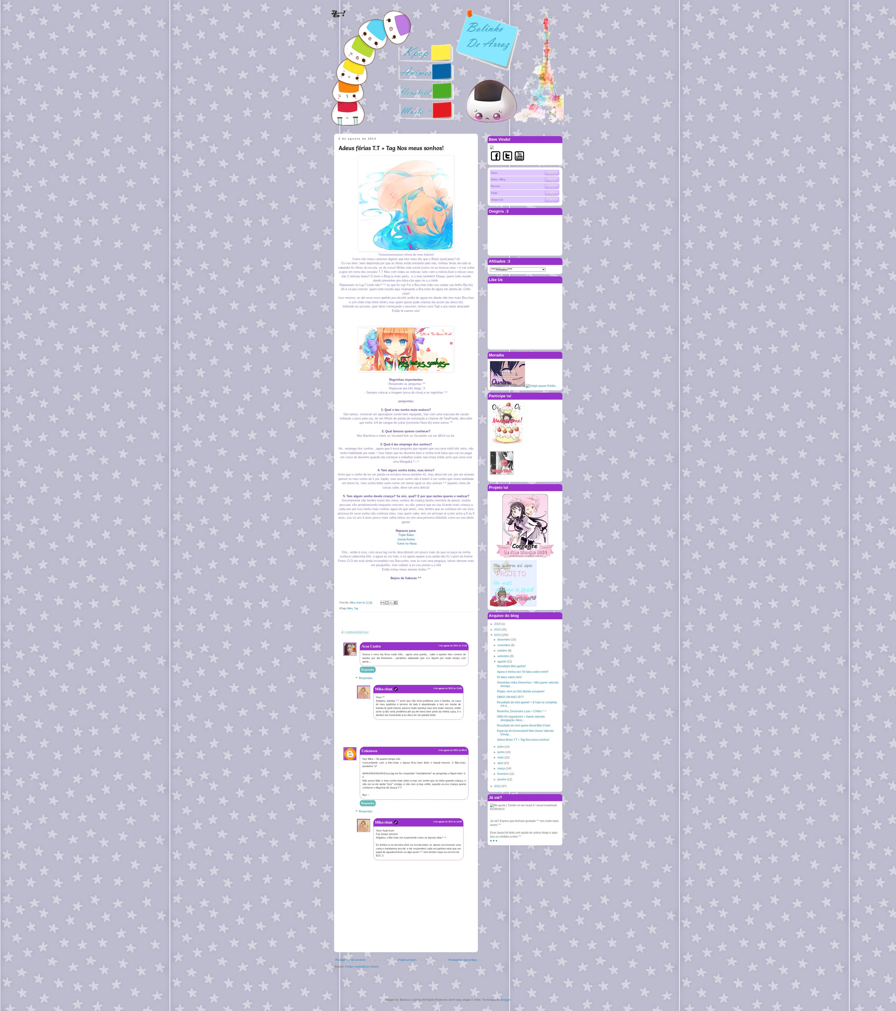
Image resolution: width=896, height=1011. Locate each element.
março (501, 768)
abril (500, 763)
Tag (356, 608)
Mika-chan (383, 689)
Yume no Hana (406, 543)
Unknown (369, 751)
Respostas (365, 678)
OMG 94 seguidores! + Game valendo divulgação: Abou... (521, 718)
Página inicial (407, 960)
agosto (501, 661)
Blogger (506, 999)
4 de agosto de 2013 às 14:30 (447, 821)
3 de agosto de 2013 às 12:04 (447, 688)
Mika (350, 608)
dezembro (503, 639)
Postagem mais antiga (462, 960)
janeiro (501, 779)
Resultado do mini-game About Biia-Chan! (523, 725)
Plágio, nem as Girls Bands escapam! (520, 691)
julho (500, 746)
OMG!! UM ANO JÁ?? (510, 697)
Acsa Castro (371, 646)
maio (500, 757)
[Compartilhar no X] (391, 602)
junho (501, 752)
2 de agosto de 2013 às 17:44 (452, 645)
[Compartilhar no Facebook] (395, 602)
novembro (503, 645)
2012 (497, 786)
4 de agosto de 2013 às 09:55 (452, 750)
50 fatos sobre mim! (509, 677)
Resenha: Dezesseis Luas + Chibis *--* (521, 711)
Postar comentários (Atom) (362, 966)
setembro (503, 656)
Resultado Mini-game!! (511, 666)
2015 (497, 624)
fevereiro (503, 773)
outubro (502, 650)
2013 (497, 635)
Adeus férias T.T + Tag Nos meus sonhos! (523, 739)
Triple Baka (406, 535)
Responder (367, 669)
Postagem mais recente (350, 960)
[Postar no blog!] (387, 602)
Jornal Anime (406, 539)
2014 (497, 629)
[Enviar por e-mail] (382, 602)
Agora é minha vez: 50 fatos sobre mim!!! (522, 671)
